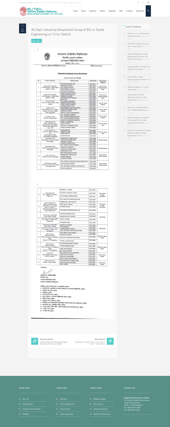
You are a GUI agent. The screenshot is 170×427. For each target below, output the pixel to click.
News (38, 41)
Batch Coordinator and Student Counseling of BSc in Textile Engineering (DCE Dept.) (138, 120)
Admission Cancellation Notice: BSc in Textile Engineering (138, 108)
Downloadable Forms (67, 404)
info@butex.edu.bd (75, 2)
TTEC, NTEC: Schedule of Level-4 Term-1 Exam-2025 (139, 44)
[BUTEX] (42, 11)
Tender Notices (65, 409)
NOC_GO (26, 399)
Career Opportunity (66, 414)
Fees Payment (27, 404)
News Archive (98, 404)
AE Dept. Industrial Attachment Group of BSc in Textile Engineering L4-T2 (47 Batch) (67, 31)
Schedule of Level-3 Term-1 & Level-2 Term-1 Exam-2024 (90, 341)
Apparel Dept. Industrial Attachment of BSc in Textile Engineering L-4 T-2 (137, 97)
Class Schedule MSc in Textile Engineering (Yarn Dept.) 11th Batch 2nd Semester (138, 56)
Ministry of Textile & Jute (102, 414)
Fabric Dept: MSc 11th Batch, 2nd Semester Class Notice (139, 67)
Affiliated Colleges (100, 399)
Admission (63, 399)
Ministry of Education (101, 409)
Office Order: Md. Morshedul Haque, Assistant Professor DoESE (54, 341)
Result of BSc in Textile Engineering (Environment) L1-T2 (139, 78)
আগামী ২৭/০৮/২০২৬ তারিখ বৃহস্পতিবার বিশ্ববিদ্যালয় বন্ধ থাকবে (138, 34)
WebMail (26, 414)
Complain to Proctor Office (31, 409)
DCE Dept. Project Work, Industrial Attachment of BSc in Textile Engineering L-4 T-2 (139, 133)
